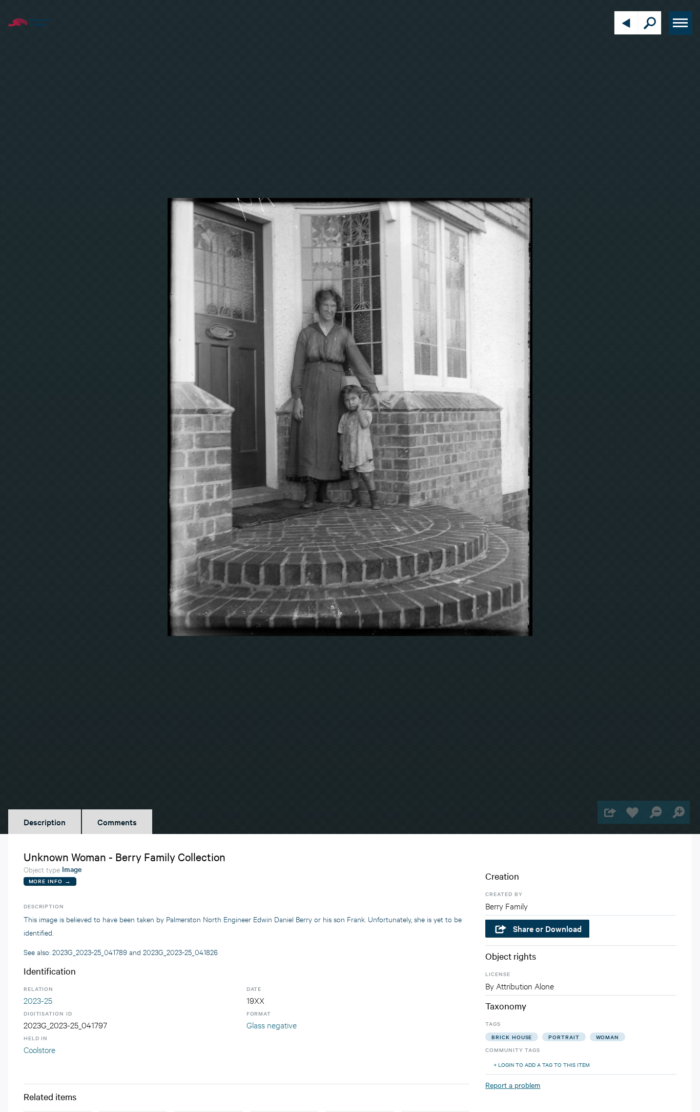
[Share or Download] (609, 812)
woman (608, 1037)
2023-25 (38, 1000)
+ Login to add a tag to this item (541, 1064)
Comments (117, 821)
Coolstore (39, 1049)
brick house (511, 1037)
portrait (563, 1037)
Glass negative (271, 1024)
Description (45, 821)
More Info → (50, 881)
